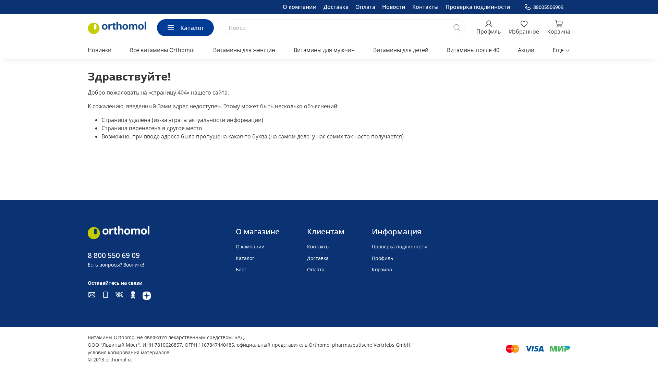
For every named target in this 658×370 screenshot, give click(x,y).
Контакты (425, 7)
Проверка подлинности (478, 7)
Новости (393, 7)
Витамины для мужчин (324, 50)
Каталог (192, 28)
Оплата (365, 7)
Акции (526, 50)
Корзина (382, 269)
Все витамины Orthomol (162, 50)
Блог (241, 269)
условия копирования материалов (128, 352)
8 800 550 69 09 (114, 255)
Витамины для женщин (244, 50)
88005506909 (548, 7)
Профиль (382, 258)
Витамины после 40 (473, 50)
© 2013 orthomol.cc (110, 359)
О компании (300, 7)
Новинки (99, 50)
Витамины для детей (400, 50)
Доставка (336, 7)
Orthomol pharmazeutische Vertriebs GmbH (359, 345)
